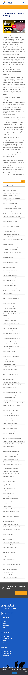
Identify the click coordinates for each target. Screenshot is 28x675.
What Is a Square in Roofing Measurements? (12, 224)
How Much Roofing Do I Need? (9, 400)
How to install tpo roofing (8, 229)
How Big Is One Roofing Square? (9, 514)
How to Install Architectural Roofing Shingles (12, 392)
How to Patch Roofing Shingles (9, 488)
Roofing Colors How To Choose (9, 190)
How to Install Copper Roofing (9, 397)
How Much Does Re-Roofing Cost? (10, 547)
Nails (4, 642)
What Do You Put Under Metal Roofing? (11, 473)
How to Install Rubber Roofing (9, 231)
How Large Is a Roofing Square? (9, 364)
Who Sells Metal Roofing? (8, 572)
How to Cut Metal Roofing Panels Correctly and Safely (14, 441)
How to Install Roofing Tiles (8, 567)
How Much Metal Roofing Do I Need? (10, 549)
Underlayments (6, 625)
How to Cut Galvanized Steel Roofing (10, 420)
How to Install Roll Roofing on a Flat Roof (11, 234)
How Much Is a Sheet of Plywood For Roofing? (12, 443)
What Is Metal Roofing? (7, 293)
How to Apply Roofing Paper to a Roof (10, 410)
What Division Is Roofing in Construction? (11, 508)
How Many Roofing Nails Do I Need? (10, 221)
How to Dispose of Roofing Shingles (10, 343)
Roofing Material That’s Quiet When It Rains (12, 519)
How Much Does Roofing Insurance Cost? (11, 283)
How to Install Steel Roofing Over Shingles (11, 338)
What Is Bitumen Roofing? (8, 539)
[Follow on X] (6, 613)
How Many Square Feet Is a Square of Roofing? (12, 218)
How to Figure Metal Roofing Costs (10, 275)
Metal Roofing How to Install (9, 318)
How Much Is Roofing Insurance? (10, 285)
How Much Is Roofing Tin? (8, 501)
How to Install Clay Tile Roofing (9, 395)
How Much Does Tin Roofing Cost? (10, 249)
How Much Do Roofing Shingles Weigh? (11, 382)
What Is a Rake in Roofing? (8, 379)
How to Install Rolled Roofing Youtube (10, 468)
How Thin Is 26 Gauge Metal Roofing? (10, 247)
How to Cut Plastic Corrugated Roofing (11, 295)
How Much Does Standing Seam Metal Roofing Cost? (13, 402)
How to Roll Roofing (7, 506)
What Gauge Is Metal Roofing (9, 431)
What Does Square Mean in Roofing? (10, 496)
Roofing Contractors (7, 651)
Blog (11, 18)
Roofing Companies (7, 653)
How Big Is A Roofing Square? (9, 490)
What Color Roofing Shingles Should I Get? (11, 193)
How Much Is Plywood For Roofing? (10, 277)
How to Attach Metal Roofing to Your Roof (11, 564)
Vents (4, 627)
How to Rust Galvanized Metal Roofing (11, 330)
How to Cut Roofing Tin (7, 503)
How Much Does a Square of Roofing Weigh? (12, 252)
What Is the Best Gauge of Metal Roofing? (11, 418)
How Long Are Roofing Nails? (9, 361)
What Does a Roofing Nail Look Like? (10, 436)
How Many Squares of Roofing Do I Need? (11, 216)
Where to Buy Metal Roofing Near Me (10, 374)
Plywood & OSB (6, 636)
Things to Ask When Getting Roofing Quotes (12, 561)
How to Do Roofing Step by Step (9, 341)
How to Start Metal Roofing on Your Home (11, 323)
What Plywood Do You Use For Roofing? (11, 542)
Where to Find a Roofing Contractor (10, 569)
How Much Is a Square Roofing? (9, 351)
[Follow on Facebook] (2, 613)
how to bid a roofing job (8, 272)
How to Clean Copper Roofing (9, 280)
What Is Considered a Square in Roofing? (11, 298)
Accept (14, 673)
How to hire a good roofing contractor (10, 544)
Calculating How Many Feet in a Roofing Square (12, 405)
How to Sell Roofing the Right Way (10, 328)
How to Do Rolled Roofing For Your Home (11, 529)
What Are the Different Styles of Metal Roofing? (12, 384)
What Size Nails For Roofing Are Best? (10, 377)
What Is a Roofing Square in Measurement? (12, 438)
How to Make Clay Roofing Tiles (9, 306)
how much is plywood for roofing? (10, 270)
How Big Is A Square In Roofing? (9, 456)
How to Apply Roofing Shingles (9, 308)
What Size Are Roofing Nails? (9, 476)
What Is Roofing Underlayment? (9, 552)
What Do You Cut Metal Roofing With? (10, 423)
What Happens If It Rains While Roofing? (11, 498)
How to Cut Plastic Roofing (8, 478)
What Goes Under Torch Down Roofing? (11, 451)
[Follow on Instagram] (9, 613)
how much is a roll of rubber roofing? (10, 265)
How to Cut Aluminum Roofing (9, 481)
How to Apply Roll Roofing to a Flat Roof (11, 415)
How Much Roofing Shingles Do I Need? (11, 346)
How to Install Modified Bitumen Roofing (11, 389)
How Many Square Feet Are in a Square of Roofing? (13, 239)
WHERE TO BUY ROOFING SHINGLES (10, 195)
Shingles (4, 621)
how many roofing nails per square (10, 254)
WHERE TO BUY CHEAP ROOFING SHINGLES (12, 198)
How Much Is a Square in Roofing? (10, 320)
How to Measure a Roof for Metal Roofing (11, 333)
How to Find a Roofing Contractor (10, 200)
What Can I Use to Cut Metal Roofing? (10, 428)
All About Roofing (6, 655)
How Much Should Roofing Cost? (9, 534)
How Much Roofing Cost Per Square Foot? (11, 348)
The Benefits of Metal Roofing (9, 521)
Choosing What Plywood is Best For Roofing (12, 526)
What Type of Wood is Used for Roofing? (11, 290)
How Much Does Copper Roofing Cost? (11, 372)
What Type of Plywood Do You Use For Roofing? (12, 213)
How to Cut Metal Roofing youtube (10, 301)
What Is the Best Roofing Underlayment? (11, 516)
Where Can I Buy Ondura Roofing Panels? (11, 511)
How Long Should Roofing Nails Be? (10, 359)
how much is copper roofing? (9, 267)
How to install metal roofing (8, 433)
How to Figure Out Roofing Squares (10, 369)
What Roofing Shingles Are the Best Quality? (12, 537)
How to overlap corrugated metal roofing (11, 226)
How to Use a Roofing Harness (9, 211)
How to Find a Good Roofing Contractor (11, 188)
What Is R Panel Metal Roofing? (9, 425)
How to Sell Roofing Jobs (8, 325)
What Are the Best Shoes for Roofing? (10, 454)
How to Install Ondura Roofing (9, 236)
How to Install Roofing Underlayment (10, 206)
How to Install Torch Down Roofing (10, 336)
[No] (26, 671)
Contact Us (21, 593)
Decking (4, 623)
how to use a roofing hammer (9, 242)
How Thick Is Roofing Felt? (8, 446)
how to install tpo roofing (8, 257)
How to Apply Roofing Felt (8, 413)
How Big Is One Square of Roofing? (10, 366)
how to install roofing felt (8, 244)
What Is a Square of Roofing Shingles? (11, 461)
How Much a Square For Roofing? (10, 303)
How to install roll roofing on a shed (10, 203)
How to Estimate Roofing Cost (9, 559)
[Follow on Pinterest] (12, 613)
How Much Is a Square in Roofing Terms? (11, 354)
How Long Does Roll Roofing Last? (10, 532)
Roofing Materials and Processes (9, 387)
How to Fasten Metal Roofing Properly (10, 471)
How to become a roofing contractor (10, 407)
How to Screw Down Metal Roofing (10, 577)
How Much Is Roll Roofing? (8, 493)
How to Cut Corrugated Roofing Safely (10, 524)
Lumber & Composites (7, 638)
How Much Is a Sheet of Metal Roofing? (11, 356)
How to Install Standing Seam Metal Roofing (12, 208)
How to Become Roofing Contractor (10, 449)
